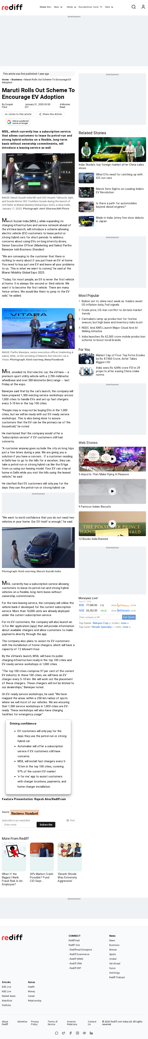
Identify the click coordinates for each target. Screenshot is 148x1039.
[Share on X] (63, 1033)
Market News (9, 996)
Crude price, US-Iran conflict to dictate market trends (112, 311)
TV (101, 7)
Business (17, 79)
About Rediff (5, 1023)
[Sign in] (143, 7)
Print (72, 820)
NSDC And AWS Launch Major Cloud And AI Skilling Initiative (110, 329)
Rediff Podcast (117, 977)
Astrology (114, 972)
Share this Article (52, 114)
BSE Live (6, 987)
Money (70, 7)
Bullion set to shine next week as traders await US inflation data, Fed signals (112, 302)
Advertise (22, 1021)
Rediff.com (116, 1021)
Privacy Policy (35, 1023)
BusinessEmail (85, 7)
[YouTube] (84, 1033)
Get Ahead (114, 963)
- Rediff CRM (75, 963)
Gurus (96, 7)
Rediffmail (74, 940)
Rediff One (74, 945)
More (107, 7)
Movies (113, 949)
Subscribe (46, 824)
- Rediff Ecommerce (79, 954)
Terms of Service (52, 1023)
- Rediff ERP (75, 968)
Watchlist (7, 1000)
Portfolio (6, 1005)
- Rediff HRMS (76, 959)
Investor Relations (72, 1023)
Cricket (113, 959)
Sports (112, 954)
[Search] (133, 7)
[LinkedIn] (91, 1033)
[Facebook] (70, 1033)
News (56, 7)
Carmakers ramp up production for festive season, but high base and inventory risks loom (112, 320)
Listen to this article (20, 114)
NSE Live (6, 991)
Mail (49, 7)
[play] (112, 459)
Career (31, 996)
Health (31, 987)
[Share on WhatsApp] (56, 1033)
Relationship (34, 1000)
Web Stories (88, 443)
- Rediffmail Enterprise (80, 949)
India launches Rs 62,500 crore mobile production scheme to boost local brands (113, 338)
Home (43, 7)
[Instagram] (77, 1033)
